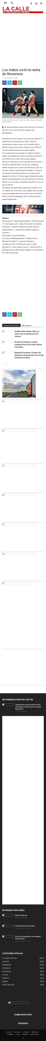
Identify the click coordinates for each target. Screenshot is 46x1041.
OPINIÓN (25, 1034)
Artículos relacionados (11, 325)
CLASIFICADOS (34, 1034)
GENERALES (34, 1032)
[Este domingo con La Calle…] (7, 929)
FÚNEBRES (10, 1034)
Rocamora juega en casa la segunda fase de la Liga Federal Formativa (28, 344)
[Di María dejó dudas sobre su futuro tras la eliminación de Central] (7, 334)
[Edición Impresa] (7, 918)
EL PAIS (18, 1034)
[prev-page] (3, 363)
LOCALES (9, 1032)
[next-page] (7, 363)
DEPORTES (26, 1032)
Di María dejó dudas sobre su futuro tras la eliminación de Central (27, 333)
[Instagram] (36, 3)
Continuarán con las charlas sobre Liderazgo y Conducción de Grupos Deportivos (28, 707)
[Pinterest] (15, 83)
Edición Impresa (21, 915)
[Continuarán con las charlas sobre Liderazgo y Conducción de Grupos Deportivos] (7, 707)
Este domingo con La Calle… (25, 926)
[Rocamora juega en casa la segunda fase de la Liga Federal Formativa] (7, 344)
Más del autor (26, 325)
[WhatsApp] (20, 83)
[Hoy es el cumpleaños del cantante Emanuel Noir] (7, 939)
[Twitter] (41, 3)
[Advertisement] (23, 39)
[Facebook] (31, 3)
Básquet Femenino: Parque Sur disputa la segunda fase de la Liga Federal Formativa (29, 355)
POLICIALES (17, 1032)
